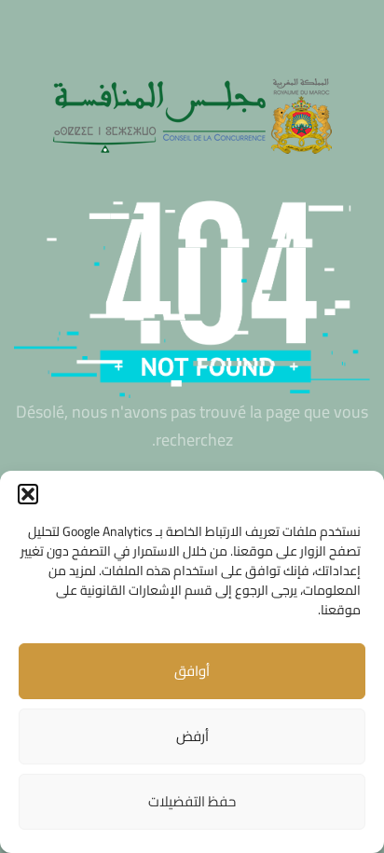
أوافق (192, 670)
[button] (28, 494)
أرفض (192, 736)
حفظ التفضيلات (192, 801)
